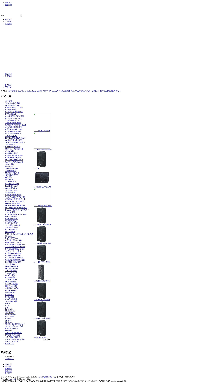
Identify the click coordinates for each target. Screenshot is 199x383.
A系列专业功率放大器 (13, 123)
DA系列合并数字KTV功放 (15, 260)
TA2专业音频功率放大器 (14, 162)
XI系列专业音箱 (11, 136)
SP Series (8, 320)
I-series (7, 305)
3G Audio (13, 37)
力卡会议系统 (10, 232)
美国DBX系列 (15, 56)
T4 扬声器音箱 (10, 182)
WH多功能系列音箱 (12, 103)
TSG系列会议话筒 (11, 227)
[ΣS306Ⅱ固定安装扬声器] (42, 279)
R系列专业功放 (10, 110)
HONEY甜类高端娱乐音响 (15, 249)
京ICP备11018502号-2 (47, 377)
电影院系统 (9, 166)
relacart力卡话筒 (16, 33)
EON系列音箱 (10, 275)
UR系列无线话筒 (11, 223)
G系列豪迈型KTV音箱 (13, 240)
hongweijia (12, 379)
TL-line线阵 (9, 164)
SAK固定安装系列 (12, 184)
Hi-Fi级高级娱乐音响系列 (14, 116)
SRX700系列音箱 (11, 268)
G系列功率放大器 (11, 328)
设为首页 (8, 3)
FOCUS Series (10, 311)
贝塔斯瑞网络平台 (12, 175)
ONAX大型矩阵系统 (12, 147)
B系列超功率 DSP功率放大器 (16, 125)
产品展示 (8, 24)
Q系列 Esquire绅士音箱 (13, 129)
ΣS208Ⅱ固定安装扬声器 (42, 300)
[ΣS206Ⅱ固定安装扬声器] (42, 317)
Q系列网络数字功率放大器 (15, 197)
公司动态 (8, 22)
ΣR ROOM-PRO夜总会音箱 (15, 142)
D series (8, 318)
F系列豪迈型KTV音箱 (13, 242)
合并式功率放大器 (12, 341)
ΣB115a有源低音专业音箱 (43, 206)
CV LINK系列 (10, 277)
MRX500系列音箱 (11, 266)
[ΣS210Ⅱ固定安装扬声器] (42, 260)
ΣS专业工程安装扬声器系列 (110, 91)
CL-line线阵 (9, 151)
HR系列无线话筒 (11, 219)
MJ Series (8, 322)
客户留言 (8, 85)
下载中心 (8, 87)
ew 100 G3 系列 (10, 290)
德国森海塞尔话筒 (17, 51)
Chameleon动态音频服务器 (14, 201)
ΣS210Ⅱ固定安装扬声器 (42, 262)
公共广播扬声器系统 (12, 337)
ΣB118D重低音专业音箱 (42, 187)
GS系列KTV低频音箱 (13, 253)
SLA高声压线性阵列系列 (14, 160)
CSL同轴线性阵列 (11, 153)
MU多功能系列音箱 (12, 105)
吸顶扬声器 (9, 179)
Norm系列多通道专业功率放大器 (17, 210)
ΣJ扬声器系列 (10, 144)
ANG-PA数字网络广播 (19, 65)
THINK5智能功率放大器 (14, 326)
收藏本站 (8, 5)
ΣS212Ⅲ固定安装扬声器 (42, 243)
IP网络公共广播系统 (12, 335)
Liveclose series (10, 314)
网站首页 (8, 19)
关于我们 (8, 76)
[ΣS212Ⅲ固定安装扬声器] (42, 242)
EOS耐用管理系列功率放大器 (16, 208)
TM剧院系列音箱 (11, 168)
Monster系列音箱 (11, 188)
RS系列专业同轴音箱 (13, 255)
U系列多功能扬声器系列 (14, 107)
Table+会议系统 (10, 212)
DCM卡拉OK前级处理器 (14, 258)
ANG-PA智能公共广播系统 (21, 70)
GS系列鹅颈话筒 (11, 230)
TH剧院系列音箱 (11, 190)
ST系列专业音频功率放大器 (15, 199)
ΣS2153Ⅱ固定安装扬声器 (42, 224)
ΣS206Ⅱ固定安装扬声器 (42, 318)
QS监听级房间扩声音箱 (13, 118)
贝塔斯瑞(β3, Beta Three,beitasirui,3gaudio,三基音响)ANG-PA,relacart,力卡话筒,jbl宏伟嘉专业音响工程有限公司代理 (49, 91)
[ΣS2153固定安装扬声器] (42, 129)
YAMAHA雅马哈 (16, 46)
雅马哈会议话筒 (11, 286)
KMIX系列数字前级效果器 (15, 244)
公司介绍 (13, 80)
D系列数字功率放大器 (13, 195)
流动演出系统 (10, 192)
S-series (7, 307)
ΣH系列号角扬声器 (12, 173)
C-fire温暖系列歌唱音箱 (13, 127)
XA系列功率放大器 (12, 120)
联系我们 (8, 74)
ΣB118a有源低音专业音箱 (43, 149)
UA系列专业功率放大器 (14, 112)
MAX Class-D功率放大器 (14, 149)
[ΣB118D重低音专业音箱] (42, 185)
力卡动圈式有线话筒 (12, 225)
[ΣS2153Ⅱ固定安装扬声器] (42, 223)
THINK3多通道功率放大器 (15, 324)
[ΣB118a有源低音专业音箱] (42, 148)
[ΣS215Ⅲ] (42, 167)
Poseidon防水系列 (11, 186)
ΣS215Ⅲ (36, 168)
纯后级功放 (9, 344)
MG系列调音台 (10, 282)
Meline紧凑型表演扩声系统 (15, 206)
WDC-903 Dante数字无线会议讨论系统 (19, 234)
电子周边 (8, 177)
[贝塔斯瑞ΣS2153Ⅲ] (42, 336)
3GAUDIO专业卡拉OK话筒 (15, 247)
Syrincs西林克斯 (16, 60)
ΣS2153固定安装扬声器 (42, 131)
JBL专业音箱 (15, 42)
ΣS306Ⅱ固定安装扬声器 (42, 281)
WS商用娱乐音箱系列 (13, 134)
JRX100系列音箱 (11, 271)
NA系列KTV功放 (11, 238)
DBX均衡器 (9, 295)
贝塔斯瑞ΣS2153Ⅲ (40, 337)
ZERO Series (9, 313)
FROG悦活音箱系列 (12, 203)
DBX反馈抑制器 (11, 299)
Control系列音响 (11, 273)
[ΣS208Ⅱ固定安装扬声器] (42, 298)
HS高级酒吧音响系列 (13, 131)
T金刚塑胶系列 (10, 171)
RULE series (9, 316)
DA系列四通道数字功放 (14, 155)
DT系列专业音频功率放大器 (15, 214)
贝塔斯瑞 (13, 28)
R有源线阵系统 (10, 114)
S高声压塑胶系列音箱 (13, 158)
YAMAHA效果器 (11, 284)
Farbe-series (9, 309)
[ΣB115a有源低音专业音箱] (42, 204)
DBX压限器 (9, 297)
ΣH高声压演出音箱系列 (13, 140)
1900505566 (9, 359)
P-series (7, 303)
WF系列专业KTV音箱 (13, 251)
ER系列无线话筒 (11, 221)
